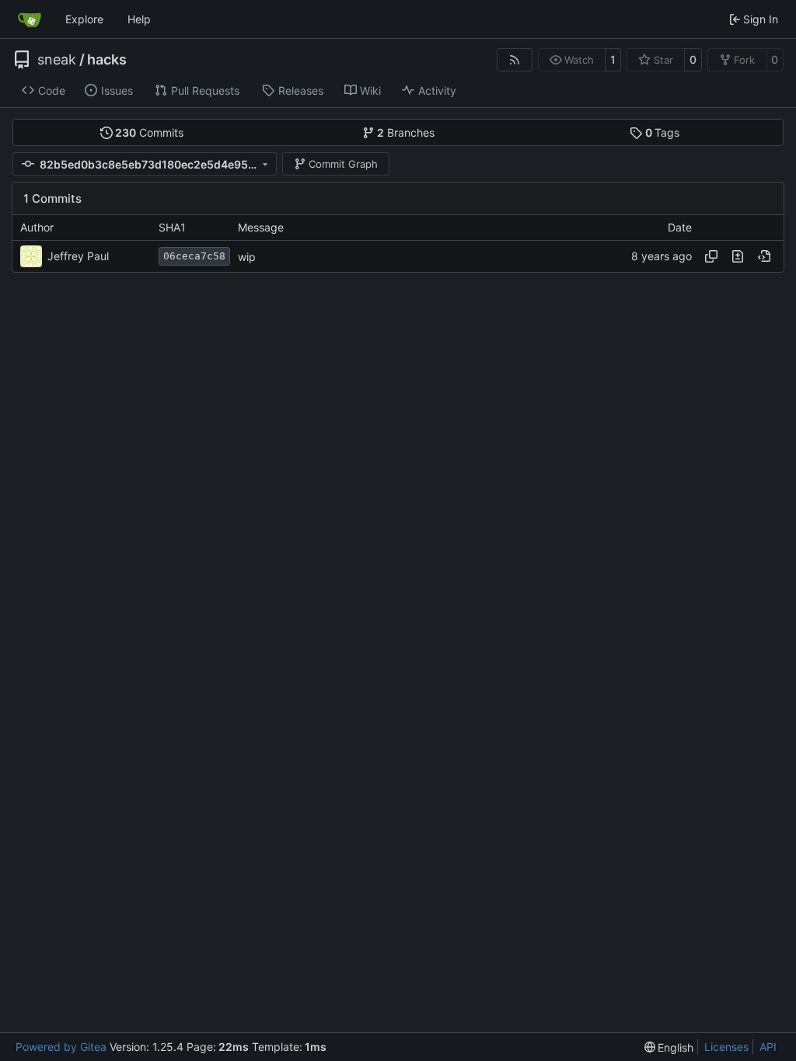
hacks (107, 60)
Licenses (726, 1046)
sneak (56, 60)
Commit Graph (343, 164)
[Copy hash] (711, 256)
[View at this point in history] (764, 256)
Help (139, 19)
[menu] (669, 1047)
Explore (84, 19)
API (768, 1046)
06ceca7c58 (194, 256)
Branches (406, 132)
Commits (149, 132)
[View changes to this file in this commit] (737, 256)
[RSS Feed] (514, 59)
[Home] (29, 19)
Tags (662, 132)
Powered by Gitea (61, 1046)
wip (247, 256)
